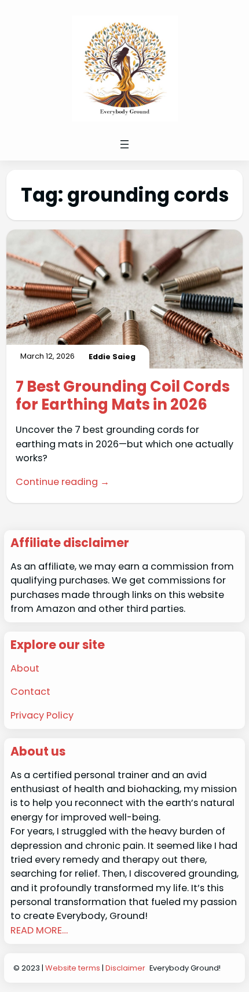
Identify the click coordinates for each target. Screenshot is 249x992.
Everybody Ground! (185, 967)
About (24, 668)
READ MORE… (39, 930)
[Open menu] (124, 144)
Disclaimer (125, 967)
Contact (30, 691)
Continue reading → (62, 481)
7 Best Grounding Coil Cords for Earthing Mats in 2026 (123, 396)
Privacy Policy (42, 715)
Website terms (72, 967)
